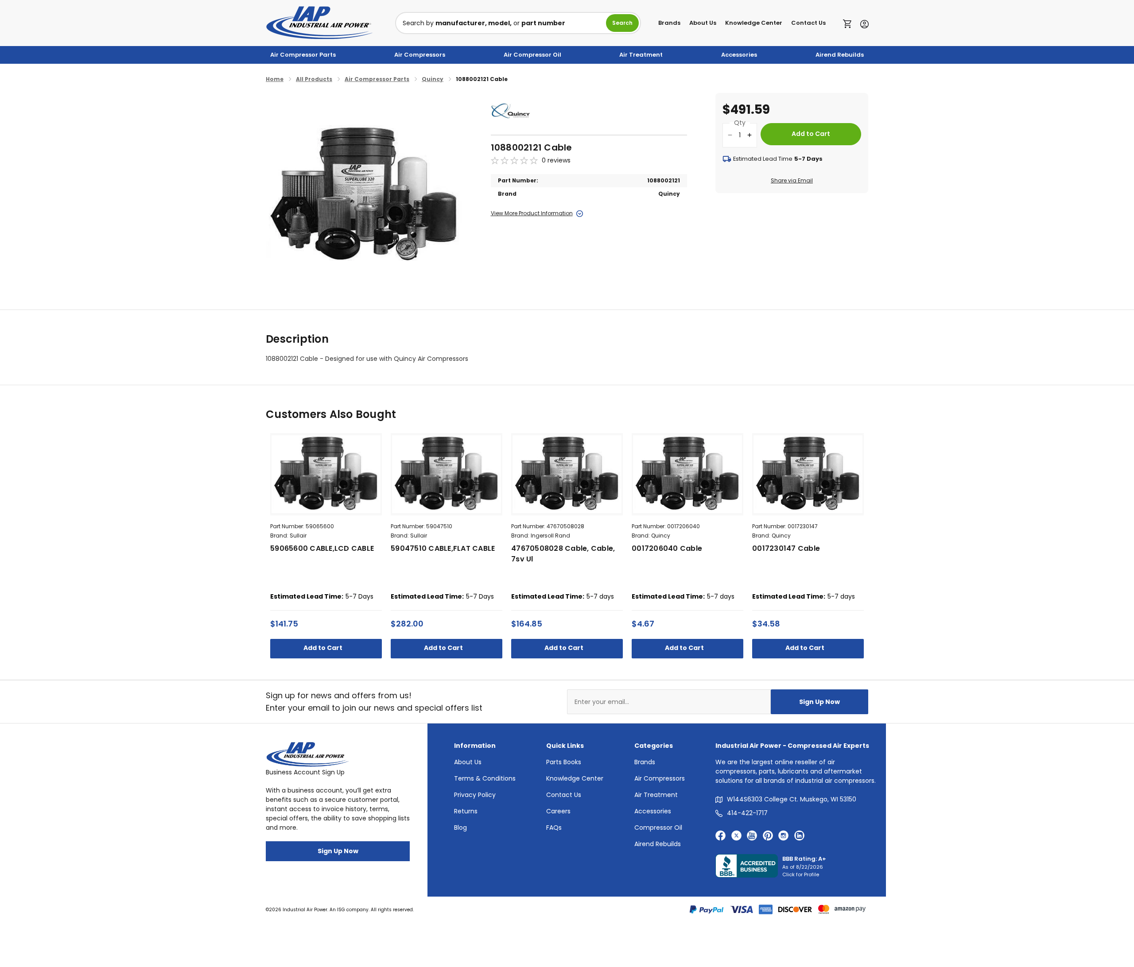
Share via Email (792, 180)
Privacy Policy (475, 794)
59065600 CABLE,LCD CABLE (322, 548)
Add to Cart (323, 647)
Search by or (484, 23)
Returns (466, 811)
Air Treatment (641, 54)
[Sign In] (862, 23)
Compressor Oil (658, 827)
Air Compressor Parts (303, 54)
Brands (669, 23)
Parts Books (563, 762)
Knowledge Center (753, 23)
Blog (460, 827)
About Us (702, 23)
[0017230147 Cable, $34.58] (807, 474)
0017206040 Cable (667, 548)
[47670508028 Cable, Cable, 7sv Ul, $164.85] (567, 474)
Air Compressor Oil (532, 54)
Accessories (739, 54)
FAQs (554, 827)
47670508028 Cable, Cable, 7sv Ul (563, 553)
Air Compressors (419, 54)
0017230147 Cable (786, 548)
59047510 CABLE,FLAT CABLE (443, 548)
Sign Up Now (819, 701)
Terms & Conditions (485, 778)
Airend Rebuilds (840, 54)
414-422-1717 (747, 812)
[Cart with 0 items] (849, 23)
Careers (558, 811)
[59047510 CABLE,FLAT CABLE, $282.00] (446, 474)
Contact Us (808, 23)
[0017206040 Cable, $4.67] (687, 474)
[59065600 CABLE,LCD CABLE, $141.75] (326, 474)
